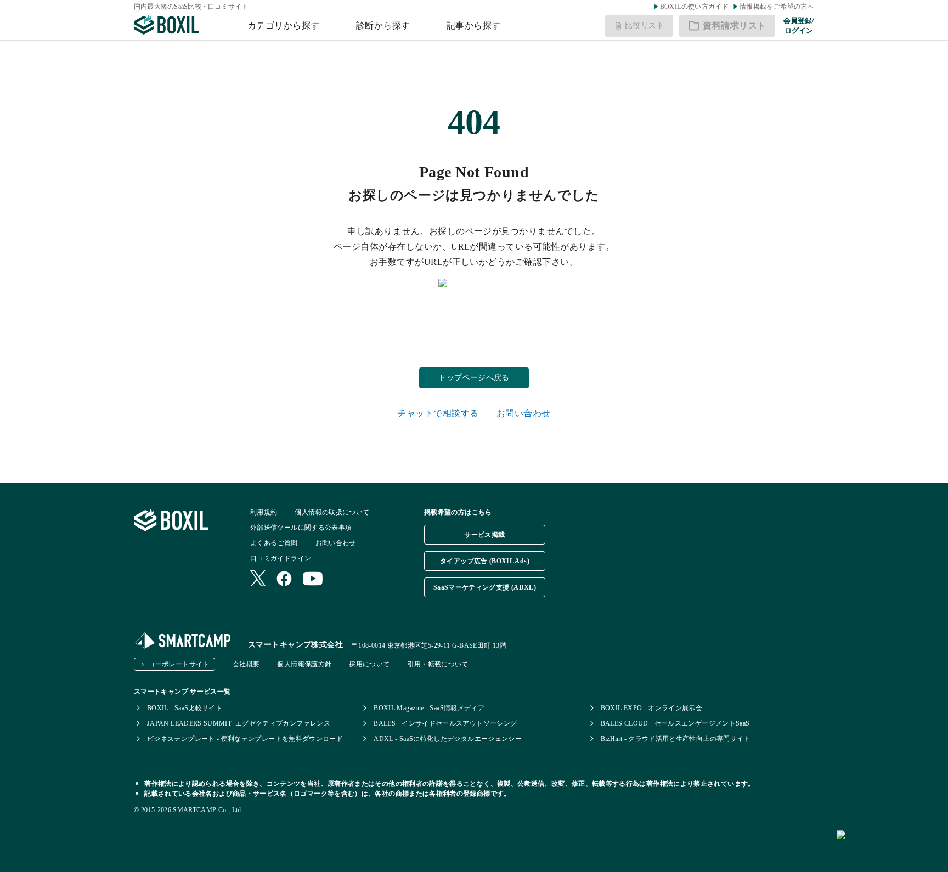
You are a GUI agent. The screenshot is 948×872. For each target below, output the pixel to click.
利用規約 (263, 512)
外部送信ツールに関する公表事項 (301, 527)
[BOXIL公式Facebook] (284, 579)
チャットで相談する (437, 413)
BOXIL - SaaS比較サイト (184, 708)
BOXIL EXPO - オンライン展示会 (652, 708)
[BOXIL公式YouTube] (313, 579)
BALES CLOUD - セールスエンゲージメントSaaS (675, 723)
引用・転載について (438, 664)
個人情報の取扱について (332, 512)
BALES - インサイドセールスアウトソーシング (445, 723)
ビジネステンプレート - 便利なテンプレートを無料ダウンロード (245, 738)
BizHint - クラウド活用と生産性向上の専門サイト (676, 738)
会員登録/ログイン (798, 25)
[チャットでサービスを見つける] (888, 846)
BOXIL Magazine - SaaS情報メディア (429, 708)
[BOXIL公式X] (258, 579)
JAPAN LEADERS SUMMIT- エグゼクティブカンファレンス (238, 723)
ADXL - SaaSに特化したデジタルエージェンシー (448, 738)
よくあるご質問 (274, 543)
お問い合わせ (523, 413)
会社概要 (246, 664)
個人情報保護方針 (304, 664)
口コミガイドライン (280, 558)
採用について (369, 664)
